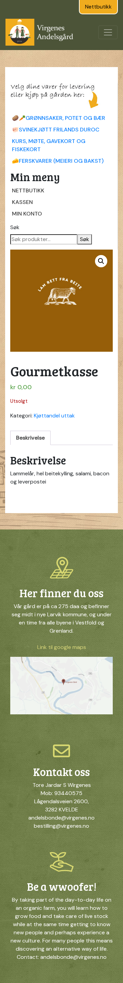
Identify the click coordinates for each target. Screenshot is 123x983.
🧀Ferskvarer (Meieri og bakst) (58, 160)
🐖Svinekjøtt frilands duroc (55, 129)
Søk (14, 227)
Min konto (27, 213)
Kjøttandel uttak (54, 415)
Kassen (22, 202)
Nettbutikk (98, 6)
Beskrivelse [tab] (30, 437)
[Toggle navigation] (108, 32)
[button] (101, 261)
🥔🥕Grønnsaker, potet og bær (58, 118)
